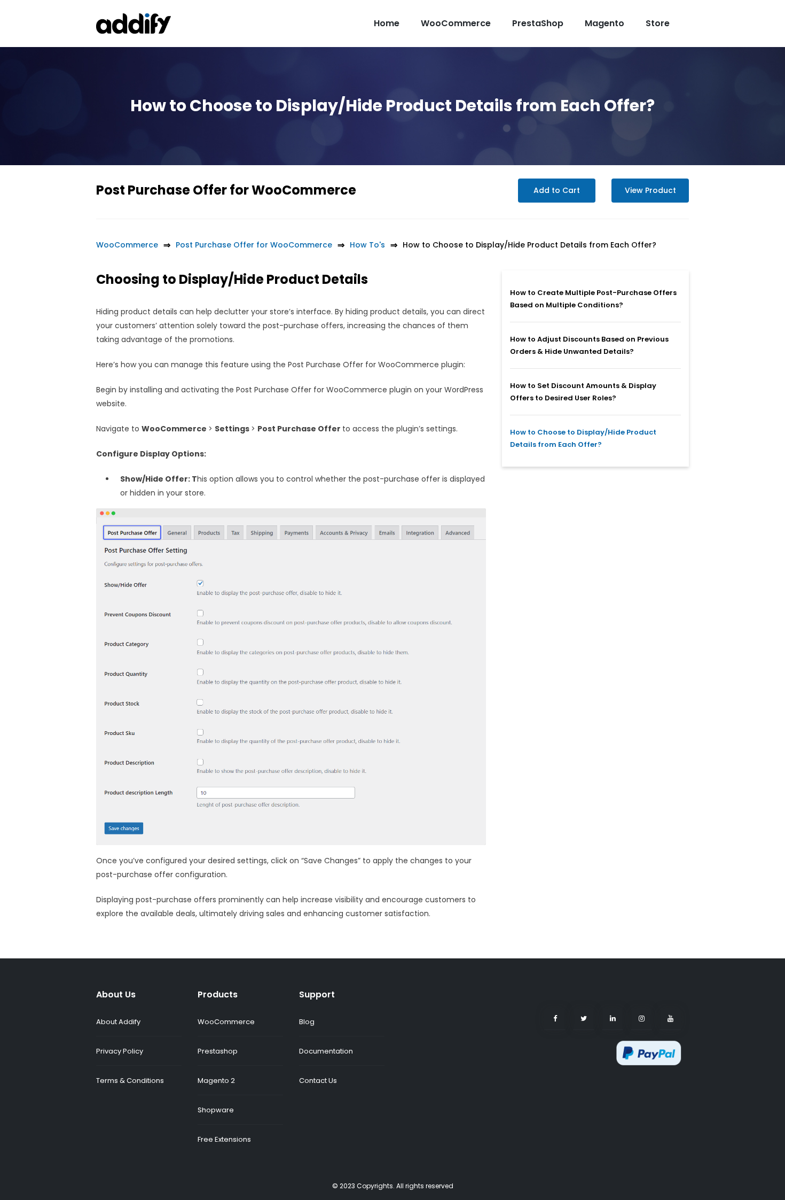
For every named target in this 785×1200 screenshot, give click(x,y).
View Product (650, 190)
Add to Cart (556, 190)
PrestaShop (537, 23)
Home (386, 23)
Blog (307, 1022)
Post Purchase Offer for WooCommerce (226, 190)
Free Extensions (224, 1139)
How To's (367, 244)
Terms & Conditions (130, 1080)
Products (218, 994)
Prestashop (218, 1051)
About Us (116, 994)
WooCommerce (456, 23)
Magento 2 (216, 1080)
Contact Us (318, 1080)
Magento (604, 23)
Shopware (216, 1110)
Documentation (326, 1051)
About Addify (118, 1022)
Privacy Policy (119, 1051)
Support (317, 994)
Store (658, 23)
